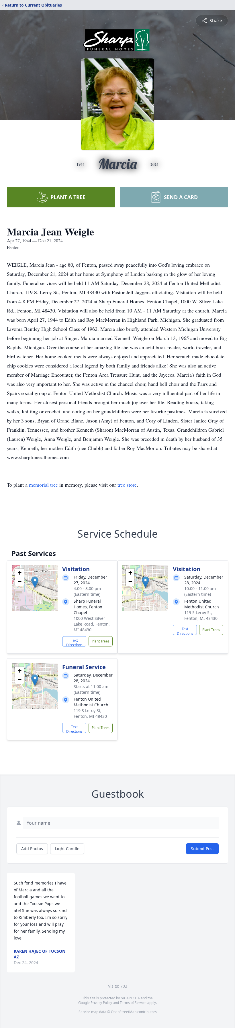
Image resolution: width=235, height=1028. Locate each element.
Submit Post (202, 848)
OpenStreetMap (123, 1011)
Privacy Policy (101, 1002)
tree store (127, 484)
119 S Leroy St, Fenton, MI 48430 (201, 615)
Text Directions (74, 642)
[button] (34, 582)
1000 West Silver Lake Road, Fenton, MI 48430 (92, 624)
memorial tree (43, 484)
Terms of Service (133, 1002)
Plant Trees (100, 641)
